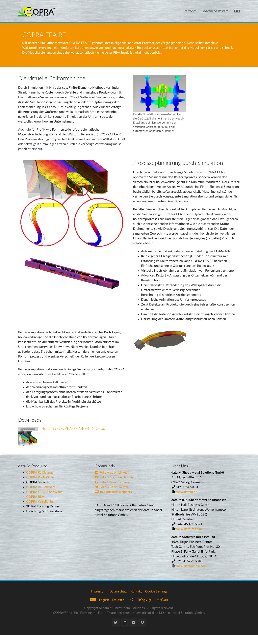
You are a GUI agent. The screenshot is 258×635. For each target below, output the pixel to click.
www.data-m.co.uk (189, 529)
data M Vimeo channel (115, 482)
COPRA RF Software (40, 487)
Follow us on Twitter (113, 487)
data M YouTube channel (116, 477)
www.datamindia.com (191, 566)
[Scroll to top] (249, 626)
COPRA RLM (35, 496)
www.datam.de (186, 492)
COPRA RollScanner (40, 472)
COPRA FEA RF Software (44, 492)
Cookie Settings (156, 591)
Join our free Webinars (115, 492)
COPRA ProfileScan (40, 477)
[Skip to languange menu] (237, 11)
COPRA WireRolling (40, 501)
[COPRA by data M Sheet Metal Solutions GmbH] (37, 11)
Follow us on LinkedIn (114, 472)
